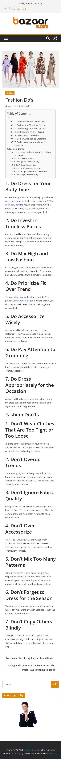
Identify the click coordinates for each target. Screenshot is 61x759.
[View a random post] (55, 38)
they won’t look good (24, 300)
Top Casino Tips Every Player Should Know (30, 658)
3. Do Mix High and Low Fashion (30, 128)
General (10, 93)
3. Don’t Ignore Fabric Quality (26, 161)
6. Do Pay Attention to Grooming (30, 138)
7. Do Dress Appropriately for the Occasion (31, 144)
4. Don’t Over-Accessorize (25, 165)
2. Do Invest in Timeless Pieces (30, 125)
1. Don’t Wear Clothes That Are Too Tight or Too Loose (32, 154)
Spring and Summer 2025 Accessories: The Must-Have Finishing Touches (31, 667)
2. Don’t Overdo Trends (24, 158)
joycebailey (26, 106)
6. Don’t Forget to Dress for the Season (31, 171)
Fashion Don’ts (16, 148)
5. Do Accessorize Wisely (27, 135)
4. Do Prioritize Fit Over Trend (29, 132)
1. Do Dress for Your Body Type (30, 121)
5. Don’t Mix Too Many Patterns (27, 168)
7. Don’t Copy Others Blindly (26, 174)
